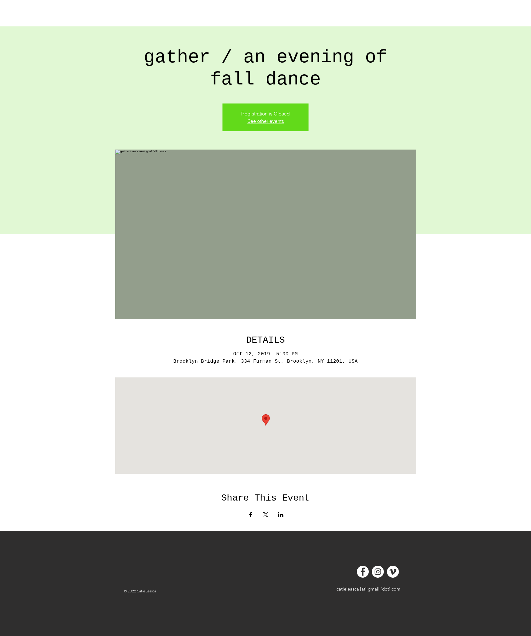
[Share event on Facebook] (251, 514)
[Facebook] (363, 572)
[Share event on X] (266, 514)
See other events (265, 121)
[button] (148, 17)
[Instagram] (378, 572)
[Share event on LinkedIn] (281, 514)
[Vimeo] (393, 572)
